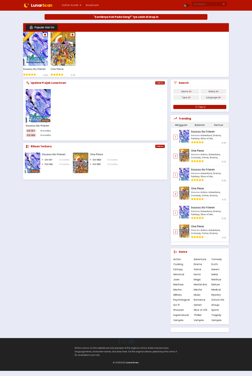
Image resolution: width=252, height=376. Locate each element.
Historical (178, 274)
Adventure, (206, 135)
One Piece (57, 69)
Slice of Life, (207, 138)
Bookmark (92, 5)
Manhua (216, 279)
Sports (215, 310)
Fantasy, (196, 138)
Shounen (178, 310)
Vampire (178, 320)
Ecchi (214, 264)
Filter (201, 107)
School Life (217, 299)
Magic (197, 279)
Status (213, 91)
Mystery (216, 295)
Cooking (178, 264)
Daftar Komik (70, 5)
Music (197, 295)
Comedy (216, 259)
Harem (215, 269)
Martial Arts (200, 284)
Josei (176, 279)
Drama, (217, 135)
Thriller (198, 315)
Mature (215, 284)
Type (186, 97)
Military (177, 295)
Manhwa (178, 284)
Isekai (214, 274)
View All (160, 83)
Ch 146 (31, 135)
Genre (186, 91)
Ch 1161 (97, 164)
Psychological (181, 299)
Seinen (198, 305)
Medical (216, 289)
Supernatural (181, 315)
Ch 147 (31, 130)
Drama (198, 264)
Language (213, 97)
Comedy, (196, 157)
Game (197, 269)
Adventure (200, 259)
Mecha (177, 289)
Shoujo (215, 305)
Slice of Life (200, 310)
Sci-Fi (176, 305)
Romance (199, 299)
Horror (197, 274)
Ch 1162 (97, 159)
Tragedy (216, 315)
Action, (204, 154)
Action (177, 259)
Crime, (206, 157)
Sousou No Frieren (34, 69)
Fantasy (178, 269)
